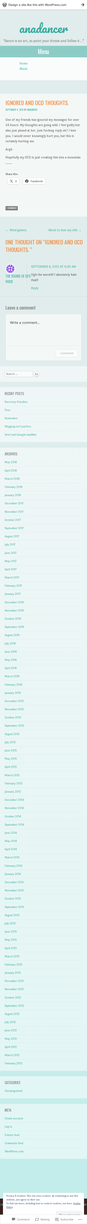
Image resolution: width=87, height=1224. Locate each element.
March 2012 (12, 1055)
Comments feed (14, 1143)
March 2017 (12, 577)
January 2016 (13, 692)
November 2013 (14, 890)
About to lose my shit (65, 230)
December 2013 (14, 882)
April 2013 (11, 948)
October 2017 (13, 520)
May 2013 (11, 939)
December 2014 (14, 799)
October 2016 (13, 618)
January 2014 (13, 874)
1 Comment (11, 208)
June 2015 (11, 750)
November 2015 (14, 709)
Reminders (11, 418)
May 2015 (11, 758)
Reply (34, 288)
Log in (8, 1126)
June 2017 (10, 553)
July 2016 (10, 643)
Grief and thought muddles (21, 434)
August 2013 (12, 915)
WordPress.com (14, 1151)
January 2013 (13, 972)
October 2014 (13, 816)
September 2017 (14, 528)
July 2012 (10, 1022)
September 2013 (14, 907)
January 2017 (12, 594)
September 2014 (14, 824)
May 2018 (11, 462)
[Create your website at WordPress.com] (43, 4)
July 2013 (10, 923)
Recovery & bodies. (16, 401)
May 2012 (11, 1038)
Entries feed (12, 1135)
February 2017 (13, 585)
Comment (66, 353)
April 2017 (10, 569)
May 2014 (11, 841)
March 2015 (12, 775)
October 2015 (13, 717)
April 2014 (11, 849)
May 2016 (11, 659)
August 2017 (12, 536)
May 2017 (10, 561)
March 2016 (12, 676)
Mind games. (16, 230)
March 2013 (12, 956)
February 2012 (13, 1063)
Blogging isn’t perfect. (18, 426)
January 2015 (13, 791)
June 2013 (11, 931)
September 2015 (14, 725)
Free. (8, 410)
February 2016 (13, 684)
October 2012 (13, 997)
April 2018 (11, 470)
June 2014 (11, 832)
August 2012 (12, 1014)
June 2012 (11, 1030)
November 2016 (14, 610)
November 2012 (14, 989)
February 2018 (13, 487)
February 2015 (13, 783)
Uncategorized (13, 1090)
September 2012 (14, 1005)
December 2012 (14, 981)
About (23, 68)
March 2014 (12, 857)
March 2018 (12, 478)
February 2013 (13, 964)
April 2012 (11, 1047)
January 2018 (13, 495)
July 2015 (10, 742)
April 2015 (11, 766)
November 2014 (14, 808)
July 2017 (10, 544)
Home (23, 63)
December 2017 (14, 503)
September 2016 (14, 626)
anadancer (43, 28)
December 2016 (14, 602)
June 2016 (11, 651)
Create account (14, 1118)
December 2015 (14, 701)
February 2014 (13, 865)
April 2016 (11, 668)
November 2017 (14, 511)
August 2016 (12, 635)
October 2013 (13, 898)
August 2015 (12, 734)
